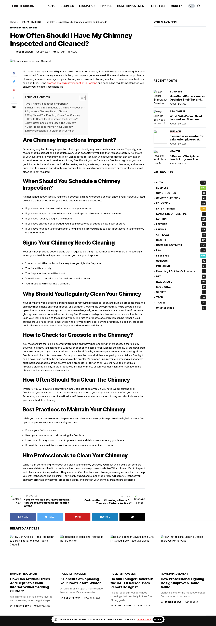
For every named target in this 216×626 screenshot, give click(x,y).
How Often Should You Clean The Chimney (51, 122)
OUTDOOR (180, 261)
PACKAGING (180, 266)
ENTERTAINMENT (180, 208)
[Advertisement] (180, 53)
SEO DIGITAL (180, 287)
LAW (180, 250)
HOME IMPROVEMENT (30, 22)
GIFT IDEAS (180, 234)
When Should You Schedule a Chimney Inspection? (56, 107)
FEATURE (180, 224)
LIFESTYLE (180, 255)
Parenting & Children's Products (180, 271)
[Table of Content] (83, 97)
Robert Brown (24, 52)
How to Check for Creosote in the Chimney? (52, 119)
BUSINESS (180, 187)
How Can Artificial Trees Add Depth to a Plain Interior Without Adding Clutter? (30, 585)
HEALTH (180, 240)
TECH (180, 297)
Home (13, 22)
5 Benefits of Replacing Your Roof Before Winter (80, 581)
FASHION (180, 219)
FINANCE (180, 229)
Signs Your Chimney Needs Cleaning (47, 111)
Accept (157, 619)
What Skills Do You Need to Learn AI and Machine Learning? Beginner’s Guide (187, 121)
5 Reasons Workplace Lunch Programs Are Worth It (184, 159)
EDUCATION (180, 203)
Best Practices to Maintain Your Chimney (50, 126)
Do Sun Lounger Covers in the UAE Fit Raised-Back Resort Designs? (132, 583)
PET (180, 276)
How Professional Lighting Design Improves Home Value (182, 583)
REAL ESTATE (180, 281)
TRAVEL (180, 302)
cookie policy (144, 619)
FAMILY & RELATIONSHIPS (180, 214)
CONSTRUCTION (180, 193)
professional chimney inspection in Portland (72, 83)
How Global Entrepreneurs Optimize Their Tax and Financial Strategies (187, 99)
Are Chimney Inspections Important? (47, 103)
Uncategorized (180, 308)
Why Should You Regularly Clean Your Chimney (53, 115)
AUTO (180, 182)
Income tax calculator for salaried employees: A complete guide (187, 139)
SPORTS (180, 292)
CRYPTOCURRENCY (180, 198)
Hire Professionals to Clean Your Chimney (50, 130)
